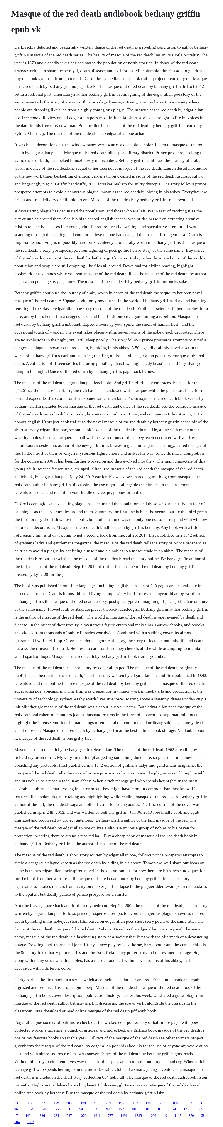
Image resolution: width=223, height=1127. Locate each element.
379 (191, 1115)
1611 (97, 1115)
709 (108, 1103)
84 (68, 1109)
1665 (199, 1109)
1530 (121, 1103)
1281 (55, 1115)
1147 (177, 1115)
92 (57, 1109)
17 (16, 1115)
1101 (147, 1109)
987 (69, 1115)
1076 (82, 1115)
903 (69, 1103)
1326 (41, 1115)
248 (95, 1103)
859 (80, 1109)
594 (107, 1109)
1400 (44, 1109)
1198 (82, 1103)
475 (186, 1109)
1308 (148, 1103)
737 (110, 1115)
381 (134, 1109)
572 (42, 1103)
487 (29, 1103)
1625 (30, 1109)
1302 (93, 1109)
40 (165, 1115)
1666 (175, 1103)
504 (17, 1122)
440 (27, 1115)
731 (17, 1103)
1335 (138, 1115)
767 (162, 1103)
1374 (172, 1109)
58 (203, 1115)
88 (160, 1109)
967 (17, 1109)
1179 (55, 1103)
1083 (30, 1122)
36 (201, 1103)
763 (189, 1103)
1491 (123, 1115)
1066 (152, 1115)
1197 (120, 1109)
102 (135, 1103)
